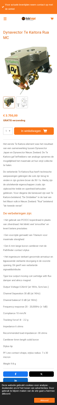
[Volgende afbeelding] (49, 70)
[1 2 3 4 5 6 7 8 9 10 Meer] (8, 131)
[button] (9, 102)
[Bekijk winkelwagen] (51, 19)
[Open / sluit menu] (5, 19)
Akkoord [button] (44, 400)
